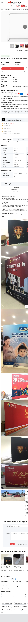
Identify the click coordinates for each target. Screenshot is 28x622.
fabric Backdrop (4, 581)
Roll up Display (23, 594)
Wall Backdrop (16, 609)
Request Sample (24, 71)
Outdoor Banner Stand (6, 597)
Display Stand (5, 594)
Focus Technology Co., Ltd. (16, 616)
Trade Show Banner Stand (19, 597)
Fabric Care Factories (6, 606)
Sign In (3, 133)
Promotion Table (14, 594)
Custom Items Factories (7, 603)
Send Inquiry (13, 68)
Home (2, 9)
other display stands (17, 581)
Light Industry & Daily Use (9, 9)
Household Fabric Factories (20, 603)
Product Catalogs (19, 578)
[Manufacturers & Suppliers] (14, 2)
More (2, 612)
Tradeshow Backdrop (6, 609)
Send (12, 544)
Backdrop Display (17, 606)
